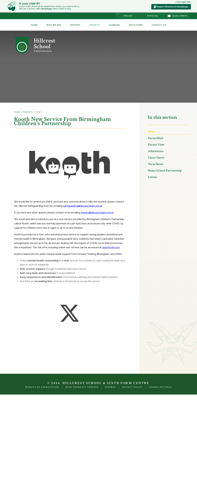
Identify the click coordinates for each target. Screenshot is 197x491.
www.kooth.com (111, 247)
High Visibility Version (81, 387)
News (38, 112)
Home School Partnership (165, 170)
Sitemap (110, 387)
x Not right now (183, 2)
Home (17, 112)
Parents (28, 112)
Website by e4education (42, 387)
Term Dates (155, 164)
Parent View (156, 145)
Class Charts (156, 158)
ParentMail (155, 138)
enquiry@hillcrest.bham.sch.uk (97, 212)
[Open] (193, 16)
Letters (152, 177)
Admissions (155, 151)
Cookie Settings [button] (160, 387)
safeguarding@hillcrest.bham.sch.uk (82, 206)
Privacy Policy (132, 387)
